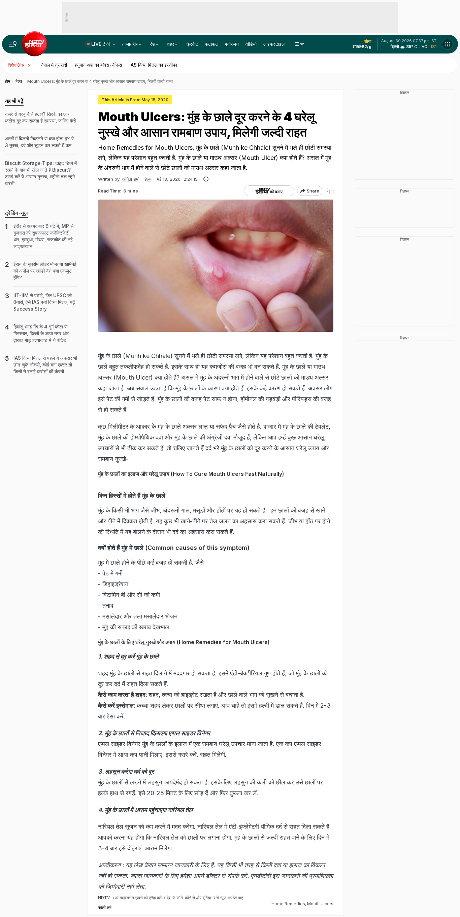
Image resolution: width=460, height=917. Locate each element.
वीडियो (251, 44)
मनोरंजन (232, 44)
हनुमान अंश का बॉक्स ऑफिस (98, 65)
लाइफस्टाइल (274, 44)
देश (152, 44)
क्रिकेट (192, 44)
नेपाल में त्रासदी (54, 65)
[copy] (330, 191)
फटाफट (211, 44)
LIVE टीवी (101, 44)
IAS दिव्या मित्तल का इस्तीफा (153, 65)
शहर (170, 44)
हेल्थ (148, 179)
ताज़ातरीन (130, 44)
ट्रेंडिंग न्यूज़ (16, 213)
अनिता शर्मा (130, 179)
